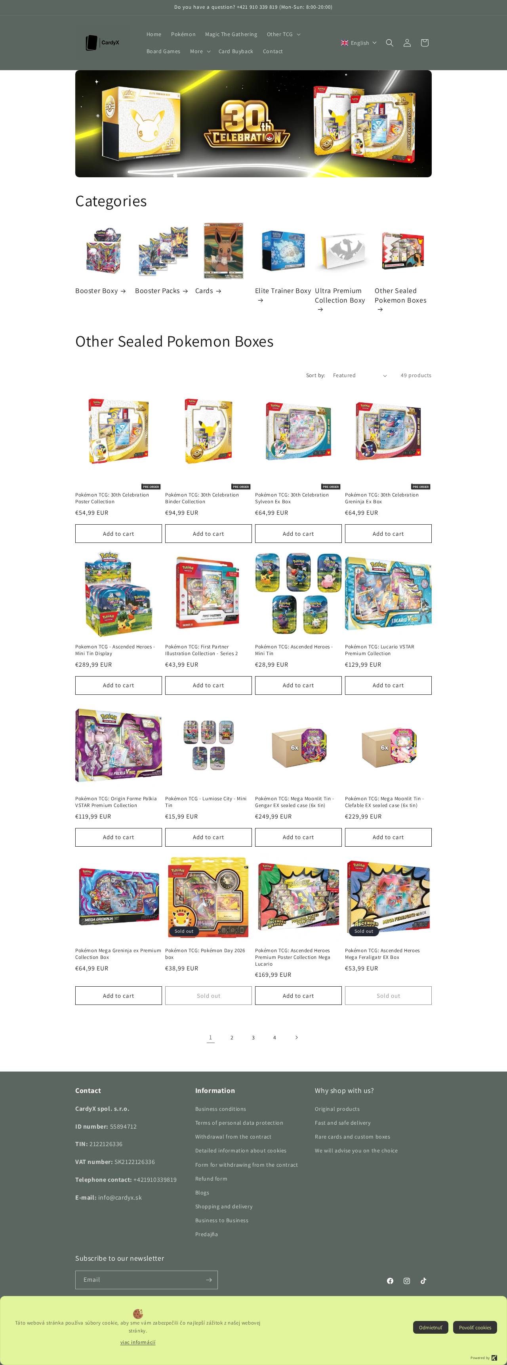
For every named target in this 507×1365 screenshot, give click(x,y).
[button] (283, 34)
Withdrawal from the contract (233, 1136)
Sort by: (315, 375)
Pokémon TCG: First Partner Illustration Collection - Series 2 (201, 650)
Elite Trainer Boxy (283, 290)
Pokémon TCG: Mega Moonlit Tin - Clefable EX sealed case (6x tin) (384, 802)
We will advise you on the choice (356, 1150)
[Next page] (296, 1037)
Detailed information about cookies (241, 1150)
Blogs (202, 1192)
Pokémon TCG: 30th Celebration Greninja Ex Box (382, 498)
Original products (337, 1108)
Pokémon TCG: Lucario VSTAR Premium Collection (379, 650)
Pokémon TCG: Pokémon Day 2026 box (205, 953)
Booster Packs (157, 290)
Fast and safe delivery (342, 1122)
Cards (204, 290)
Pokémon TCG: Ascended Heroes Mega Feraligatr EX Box (382, 953)
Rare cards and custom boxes (352, 1136)
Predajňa (206, 1234)
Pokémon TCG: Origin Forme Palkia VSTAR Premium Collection (116, 802)
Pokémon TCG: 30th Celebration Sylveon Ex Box (292, 498)
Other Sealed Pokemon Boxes (400, 295)
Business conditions (220, 1108)
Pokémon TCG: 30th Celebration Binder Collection (202, 498)
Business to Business (222, 1220)
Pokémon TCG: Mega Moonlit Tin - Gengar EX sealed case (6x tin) (294, 802)
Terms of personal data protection (239, 1122)
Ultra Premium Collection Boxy (340, 295)
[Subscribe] (208, 1280)
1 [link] (210, 1037)
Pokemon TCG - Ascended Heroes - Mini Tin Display (115, 650)
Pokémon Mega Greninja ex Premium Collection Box (118, 953)
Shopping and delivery (224, 1206)
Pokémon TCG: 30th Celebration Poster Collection (112, 498)
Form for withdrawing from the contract (246, 1164)
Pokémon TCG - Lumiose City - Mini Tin (206, 802)
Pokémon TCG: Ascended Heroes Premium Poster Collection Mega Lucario (293, 957)
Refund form (211, 1178)
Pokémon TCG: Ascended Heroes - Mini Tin (294, 650)
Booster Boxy (96, 290)
